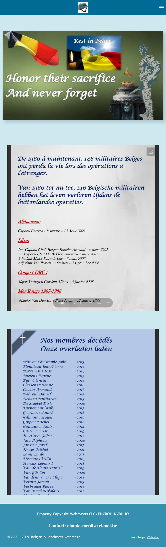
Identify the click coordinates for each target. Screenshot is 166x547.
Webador (153, 537)
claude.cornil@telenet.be (92, 525)
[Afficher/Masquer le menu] (161, 7)
